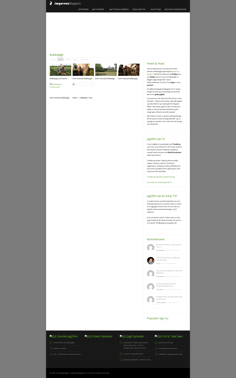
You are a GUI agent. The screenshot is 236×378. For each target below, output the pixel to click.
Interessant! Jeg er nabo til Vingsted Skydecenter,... (166, 285)
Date (53, 59)
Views (68, 59)
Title (60, 59)
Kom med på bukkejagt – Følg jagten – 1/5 (90, 78)
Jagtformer (98, 9)
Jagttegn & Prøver (119, 9)
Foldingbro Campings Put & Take (171, 354)
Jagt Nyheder (135, 336)
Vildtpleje (156, 9)
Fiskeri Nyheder (102, 336)
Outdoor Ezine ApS (103, 373)
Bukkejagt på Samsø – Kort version (64, 78)
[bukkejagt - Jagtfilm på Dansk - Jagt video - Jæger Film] (65, 3)
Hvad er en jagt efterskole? (134, 354)
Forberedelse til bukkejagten (64, 342)
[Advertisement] (95, 33)
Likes (75, 59)
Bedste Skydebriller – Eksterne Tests (137, 360)
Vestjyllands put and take (168, 348)
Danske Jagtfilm (67, 336)
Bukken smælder (59, 348)
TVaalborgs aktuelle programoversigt (161, 177)
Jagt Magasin (65, 373)
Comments (84, 59)
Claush (158, 263)
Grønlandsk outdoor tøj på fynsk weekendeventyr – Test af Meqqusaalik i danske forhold (136, 345)
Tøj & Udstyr (139, 9)
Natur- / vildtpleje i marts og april (87, 97)
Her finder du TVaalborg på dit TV (159, 182)
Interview (83, 9)
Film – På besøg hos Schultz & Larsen (67, 354)
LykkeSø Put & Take (166, 342)
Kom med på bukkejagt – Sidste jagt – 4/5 (67, 97)
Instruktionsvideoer (175, 9)
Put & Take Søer (172, 336)
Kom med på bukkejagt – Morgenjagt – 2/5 (136, 78)
